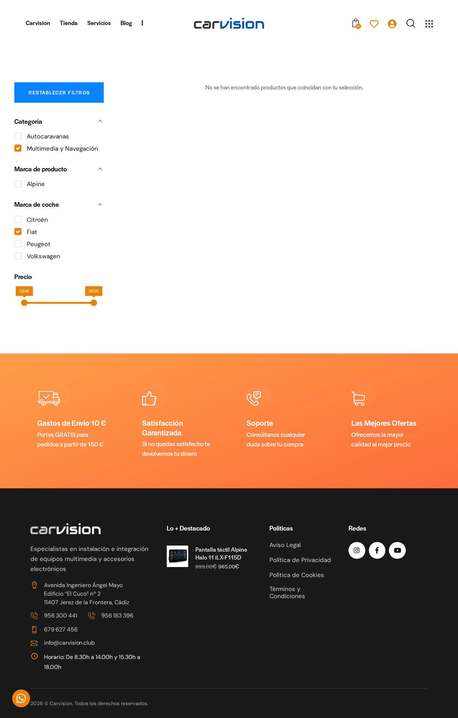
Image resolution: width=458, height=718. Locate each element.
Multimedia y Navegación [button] (62, 148)
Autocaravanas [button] (48, 136)
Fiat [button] (32, 232)
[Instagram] (357, 550)
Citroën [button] (37, 220)
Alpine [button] (36, 184)
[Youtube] (397, 550)
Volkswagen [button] (43, 256)
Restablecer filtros (59, 92)
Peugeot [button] (38, 244)
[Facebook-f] (377, 550)
